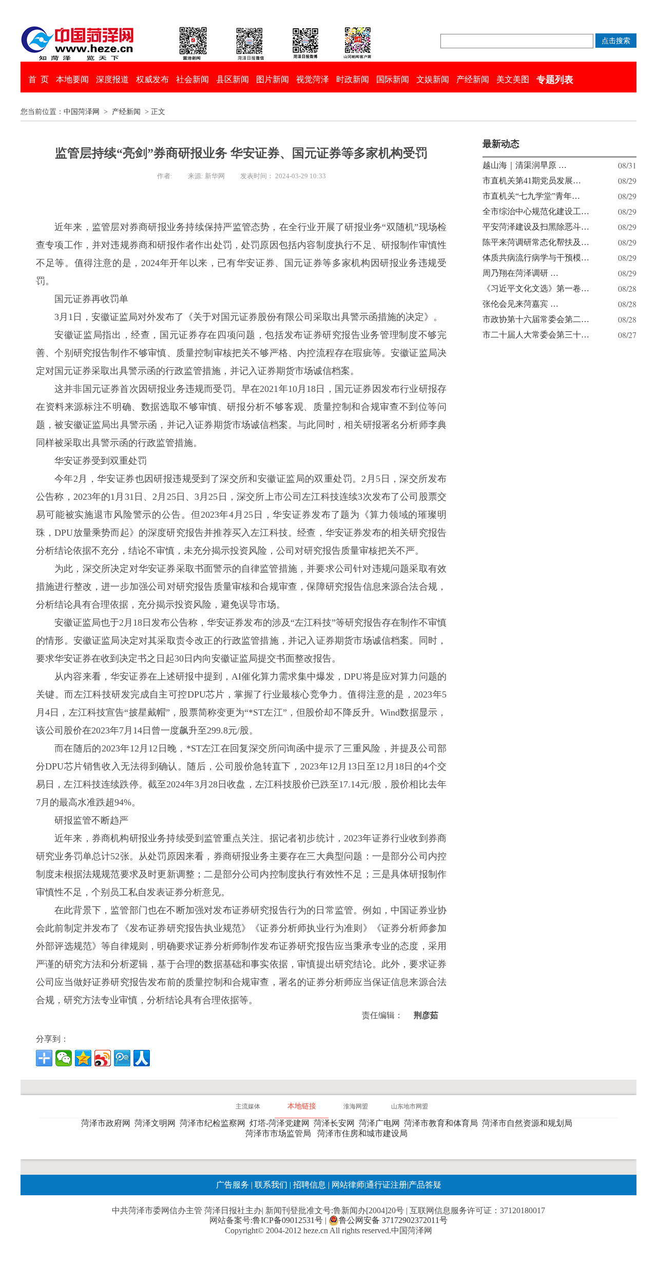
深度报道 (112, 79)
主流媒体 (248, 1106)
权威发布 (152, 79)
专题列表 (554, 79)
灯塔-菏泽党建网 (281, 1123)
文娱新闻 (432, 79)
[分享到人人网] (141, 1058)
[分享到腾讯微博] (122, 1058)
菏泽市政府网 (107, 1123)
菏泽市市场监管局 (280, 1133)
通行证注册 (386, 1184)
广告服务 (232, 1184)
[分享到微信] (63, 1058)
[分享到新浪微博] (102, 1058)
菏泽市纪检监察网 (214, 1123)
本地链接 (301, 1106)
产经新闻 (472, 79)
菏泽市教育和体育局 (443, 1123)
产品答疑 (425, 1184)
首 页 (38, 79)
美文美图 (512, 79)
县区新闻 (232, 79)
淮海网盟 (355, 1106)
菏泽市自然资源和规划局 (529, 1123)
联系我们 (271, 1184)
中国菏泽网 (82, 112)
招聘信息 (309, 1184)
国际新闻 (392, 79)
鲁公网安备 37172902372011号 (393, 1220)
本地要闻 (72, 79)
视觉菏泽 (312, 79)
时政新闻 (352, 79)
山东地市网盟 (409, 1106)
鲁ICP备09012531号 (288, 1220)
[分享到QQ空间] (83, 1058)
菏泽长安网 (336, 1123)
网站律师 (347, 1184)
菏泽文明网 (157, 1123)
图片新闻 (272, 79)
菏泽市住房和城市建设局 (364, 1133)
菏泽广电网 (381, 1123)
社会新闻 (192, 79)
